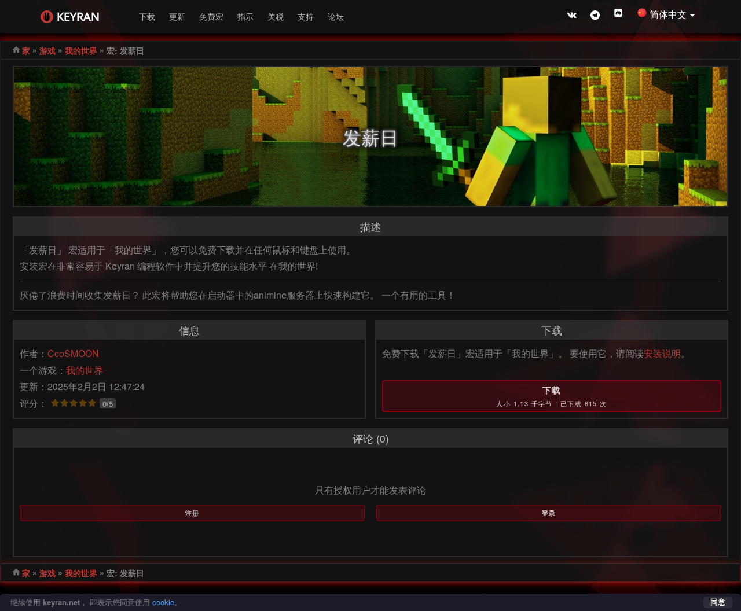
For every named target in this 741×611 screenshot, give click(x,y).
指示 (245, 16)
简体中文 (669, 14)
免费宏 (211, 16)
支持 (306, 16)
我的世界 (81, 50)
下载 (147, 16)
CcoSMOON (73, 353)
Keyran (78, 16)
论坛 (336, 16)
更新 (177, 16)
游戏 (47, 50)
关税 (275, 16)
